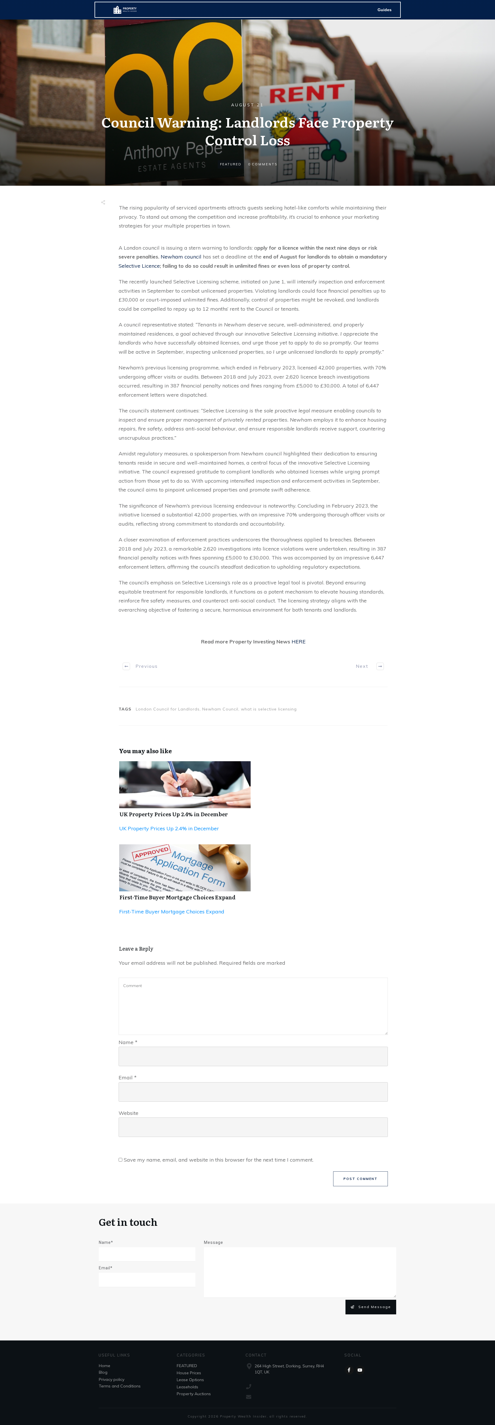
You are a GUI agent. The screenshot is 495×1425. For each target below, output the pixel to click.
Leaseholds (187, 1386)
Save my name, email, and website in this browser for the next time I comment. (218, 1159)
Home (104, 1365)
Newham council (181, 256)
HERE (299, 641)
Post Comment (360, 1179)
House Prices (189, 1372)
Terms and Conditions (120, 1386)
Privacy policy (111, 1379)
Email (128, 1077)
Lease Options (190, 1379)
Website (128, 1113)
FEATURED (230, 164)
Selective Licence (139, 266)
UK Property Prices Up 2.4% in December (173, 814)
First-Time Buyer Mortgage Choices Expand (177, 897)
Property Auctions (194, 1393)
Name (128, 1042)
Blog (103, 1372)
